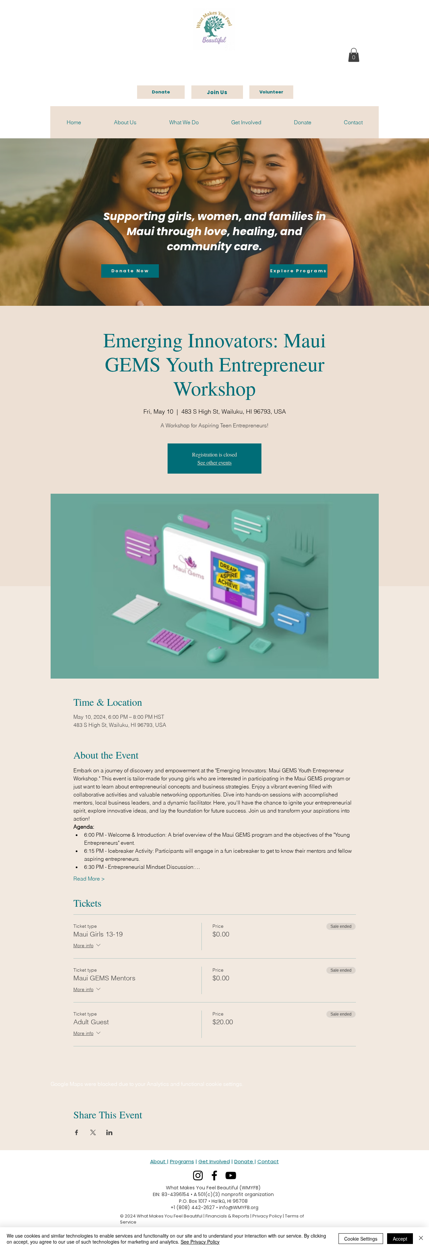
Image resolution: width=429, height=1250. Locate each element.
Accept (400, 1238)
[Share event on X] (93, 1132)
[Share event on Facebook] (76, 1132)
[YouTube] (230, 1175)
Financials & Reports (227, 1216)
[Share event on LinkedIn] (109, 1132)
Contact (268, 1161)
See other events (214, 462)
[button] (354, 55)
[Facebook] (214, 1175)
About (158, 1161)
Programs (182, 1161)
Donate (244, 1161)
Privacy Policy (267, 1216)
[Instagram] (197, 1175)
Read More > (89, 878)
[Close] (421, 1239)
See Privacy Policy (200, 1241)
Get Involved (214, 1161)
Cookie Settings (360, 1238)
